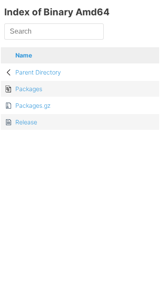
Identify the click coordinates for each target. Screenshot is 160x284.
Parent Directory (38, 72)
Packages (28, 88)
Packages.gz (32, 105)
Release (26, 122)
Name (23, 55)
